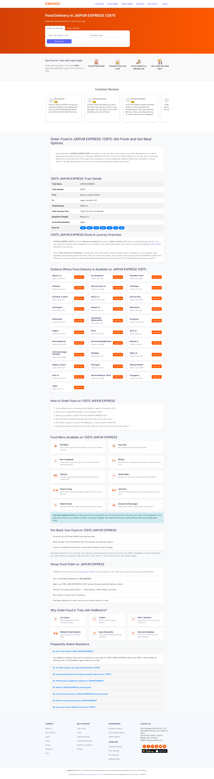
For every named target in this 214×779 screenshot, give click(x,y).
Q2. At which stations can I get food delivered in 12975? (76, 668)
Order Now (59, 41)
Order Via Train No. (55, 28)
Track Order (112, 4)
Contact (80, 749)
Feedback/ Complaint (85, 745)
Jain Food (140, 4)
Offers (79, 733)
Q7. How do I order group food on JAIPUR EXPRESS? (75, 700)
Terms (47, 741)
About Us (48, 728)
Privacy (48, 745)
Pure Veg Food (114, 751)
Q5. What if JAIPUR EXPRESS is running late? (72, 687)
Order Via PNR (73, 28)
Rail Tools (152, 4)
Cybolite (109, 777)
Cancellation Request (84, 741)
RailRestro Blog (114, 759)
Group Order (127, 4)
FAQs (47, 753)
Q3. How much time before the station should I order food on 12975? (82, 674)
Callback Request (83, 737)
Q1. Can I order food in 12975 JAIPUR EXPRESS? (73, 651)
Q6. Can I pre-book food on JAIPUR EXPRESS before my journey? (80, 694)
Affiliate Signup (114, 737)
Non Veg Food (114, 755)
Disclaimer (49, 749)
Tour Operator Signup (116, 733)
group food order (86, 572)
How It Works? (50, 733)
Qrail (114, 777)
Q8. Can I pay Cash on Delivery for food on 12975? (74, 707)
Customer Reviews (115, 747)
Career (47, 737)
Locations (99, 4)
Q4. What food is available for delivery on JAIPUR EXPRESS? (78, 681)
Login (164, 4)
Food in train (155, 244)
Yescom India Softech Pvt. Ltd (93, 774)
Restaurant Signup (115, 728)
